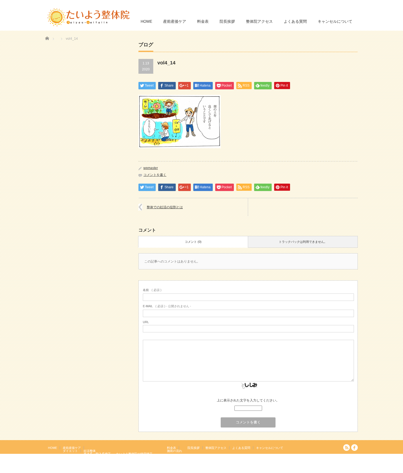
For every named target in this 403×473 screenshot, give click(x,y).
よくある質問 (295, 21)
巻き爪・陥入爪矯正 (97, 453)
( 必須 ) (152, 290)
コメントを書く (154, 175)
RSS (346, 447)
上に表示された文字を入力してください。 (248, 400)
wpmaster (150, 168)
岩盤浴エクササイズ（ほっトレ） (138, 456)
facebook (354, 447)
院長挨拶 (227, 21)
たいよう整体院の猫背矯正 (134, 453)
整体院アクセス (259, 21)
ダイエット (70, 450)
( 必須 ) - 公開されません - (167, 306)
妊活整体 (90, 450)
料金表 (203, 21)
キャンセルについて (335, 21)
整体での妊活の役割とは (165, 207)
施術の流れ (174, 450)
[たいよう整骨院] (88, 16)
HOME (146, 21)
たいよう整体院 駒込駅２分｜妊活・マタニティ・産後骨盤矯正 (310, 469)
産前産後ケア (174, 21)
